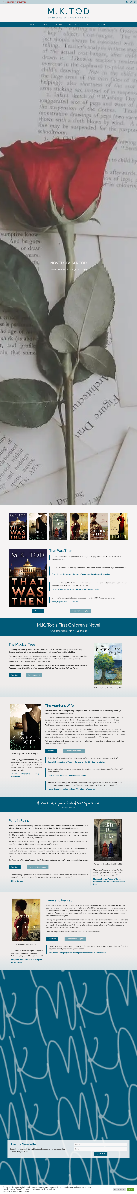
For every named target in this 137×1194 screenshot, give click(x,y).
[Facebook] (126, 2)
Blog (89, 24)
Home (33, 24)
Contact (102, 24)
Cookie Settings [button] (119, 1189)
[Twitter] (131, 2)
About (45, 24)
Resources (74, 24)
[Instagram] (135, 2)
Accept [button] (130, 1189)
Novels (58, 24)
